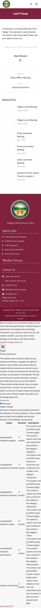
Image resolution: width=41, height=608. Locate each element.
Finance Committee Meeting (25, 148)
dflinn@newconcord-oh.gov (15, 289)
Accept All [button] (18, 342)
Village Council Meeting (27, 107)
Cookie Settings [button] (6, 342)
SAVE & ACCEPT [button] (6, 606)
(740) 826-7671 (11, 285)
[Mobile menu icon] (36, 4)
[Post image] (8, 110)
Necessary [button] (4, 400)
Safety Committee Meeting (24, 161)
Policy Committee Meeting (24, 135)
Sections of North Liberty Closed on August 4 (28, 174)
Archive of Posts (17, 47)
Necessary (6, 403)
